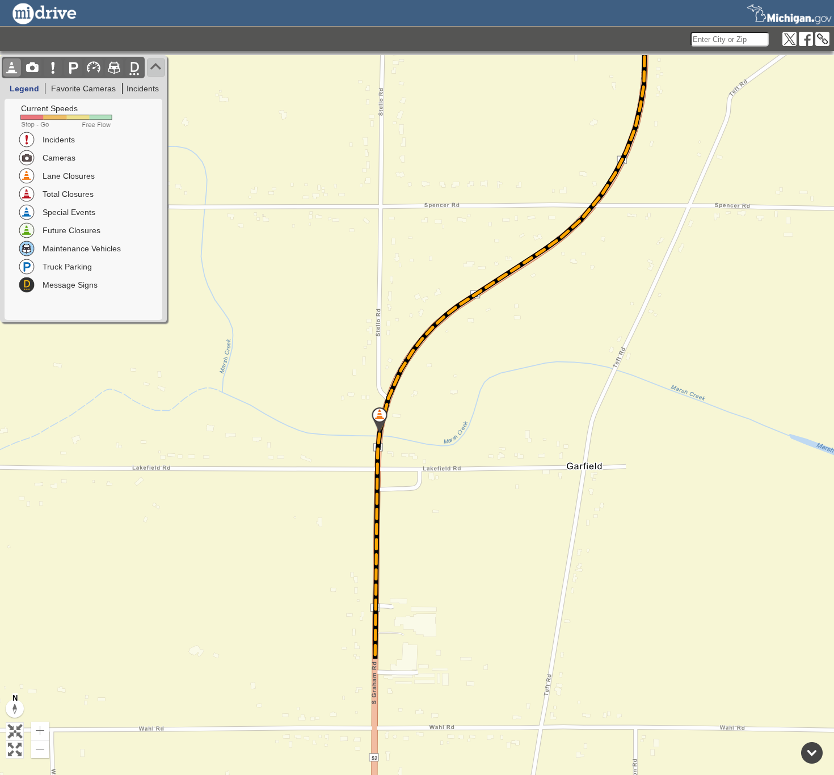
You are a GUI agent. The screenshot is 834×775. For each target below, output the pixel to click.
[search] (729, 39)
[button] (15, 731)
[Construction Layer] (12, 67)
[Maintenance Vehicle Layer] (114, 67)
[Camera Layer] (32, 67)
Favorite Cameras (83, 88)
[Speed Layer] (94, 67)
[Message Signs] (134, 67)
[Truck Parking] (73, 67)
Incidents (143, 88)
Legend (24, 88)
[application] (417, 415)
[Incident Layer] (53, 67)
